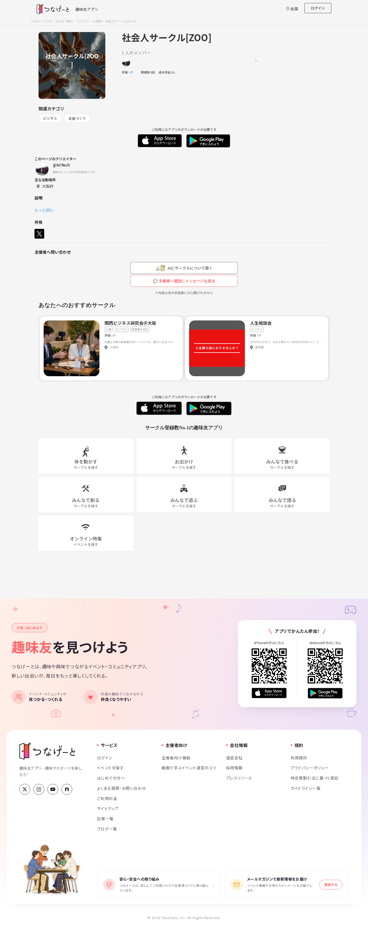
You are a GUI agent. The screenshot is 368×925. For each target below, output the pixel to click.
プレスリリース (239, 778)
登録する (330, 884)
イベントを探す (110, 767)
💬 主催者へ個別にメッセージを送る (184, 281)
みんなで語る (64, 21)
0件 (132, 72)
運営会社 (234, 757)
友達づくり (77, 118)
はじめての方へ (111, 778)
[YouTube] (52, 789)
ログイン (318, 8)
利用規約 (299, 757)
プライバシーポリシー (310, 767)
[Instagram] (38, 789)
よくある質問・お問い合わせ (121, 788)
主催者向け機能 (176, 757)
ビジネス (83, 21)
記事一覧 (105, 818)
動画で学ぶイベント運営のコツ (189, 767)
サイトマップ (108, 808)
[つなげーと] (47, 751)
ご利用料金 (107, 798)
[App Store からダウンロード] (269, 693)
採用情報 (234, 767)
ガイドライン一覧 (306, 788)
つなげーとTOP (41, 21)
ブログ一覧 (107, 829)
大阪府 (97, 21)
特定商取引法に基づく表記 (315, 778)
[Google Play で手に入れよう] (325, 693)
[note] (66, 789)
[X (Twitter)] (24, 789)
